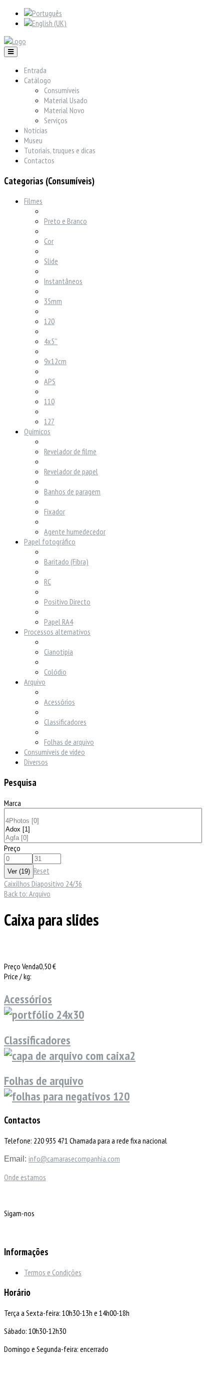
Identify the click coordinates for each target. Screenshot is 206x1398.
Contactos (39, 160)
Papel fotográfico (50, 541)
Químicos (37, 431)
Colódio (55, 672)
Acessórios (59, 702)
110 (49, 401)
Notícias (36, 130)
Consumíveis (62, 90)
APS (50, 381)
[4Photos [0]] (103, 821)
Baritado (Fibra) (66, 561)
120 (49, 321)
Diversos (36, 762)
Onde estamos (25, 1177)
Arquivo (35, 682)
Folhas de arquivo (69, 742)
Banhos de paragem (72, 491)
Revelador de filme (70, 451)
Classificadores (65, 722)
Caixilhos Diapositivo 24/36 (43, 884)
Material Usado (66, 100)
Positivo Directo (67, 602)
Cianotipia (58, 652)
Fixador (54, 511)
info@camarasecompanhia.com (74, 1159)
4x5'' (51, 341)
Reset (42, 871)
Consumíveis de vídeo (54, 752)
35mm (53, 301)
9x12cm (55, 361)
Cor (49, 241)
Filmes (33, 201)
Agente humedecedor (75, 531)
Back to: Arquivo (27, 894)
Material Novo (64, 110)
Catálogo (37, 80)
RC (47, 582)
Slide (51, 261)
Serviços (56, 120)
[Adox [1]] (103, 829)
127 (49, 421)
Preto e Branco (65, 221)
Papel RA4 (58, 622)
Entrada (35, 70)
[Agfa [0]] (103, 838)
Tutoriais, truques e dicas (60, 150)
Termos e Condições (53, 1272)
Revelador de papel (71, 471)
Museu (33, 140)
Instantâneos (63, 281)
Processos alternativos (57, 632)
